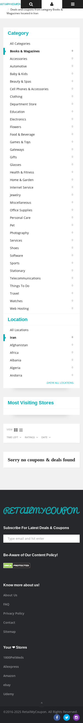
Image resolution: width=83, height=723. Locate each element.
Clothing (41, 96)
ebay (7, 685)
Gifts (41, 157)
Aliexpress (11, 666)
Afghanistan (41, 345)
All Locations (19, 330)
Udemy (8, 694)
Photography (41, 233)
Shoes (41, 248)
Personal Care (41, 218)
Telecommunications (41, 278)
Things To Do (41, 286)
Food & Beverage (41, 134)
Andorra (41, 375)
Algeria (41, 368)
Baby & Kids (41, 74)
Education (41, 112)
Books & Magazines (41, 51)
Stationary (41, 271)
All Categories (20, 43)
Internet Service (41, 187)
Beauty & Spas (41, 81)
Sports (41, 263)
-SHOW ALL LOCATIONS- (60, 382)
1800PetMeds (13, 657)
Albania (41, 360)
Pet (41, 225)
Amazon (9, 676)
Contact (9, 622)
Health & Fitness (41, 172)
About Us (10, 595)
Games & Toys (41, 142)
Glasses (41, 165)
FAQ (6, 604)
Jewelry (41, 195)
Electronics (41, 119)
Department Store (41, 104)
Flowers (41, 127)
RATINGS (30, 437)
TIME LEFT (12, 437)
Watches (41, 301)
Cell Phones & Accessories (41, 89)
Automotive (41, 66)
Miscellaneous (41, 202)
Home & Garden (41, 180)
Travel (41, 293)
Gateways (41, 149)
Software (41, 255)
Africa (41, 352)
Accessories (41, 59)
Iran (41, 337)
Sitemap (9, 631)
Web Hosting (41, 308)
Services (41, 240)
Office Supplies (41, 210)
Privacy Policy (13, 613)
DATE (44, 437)
